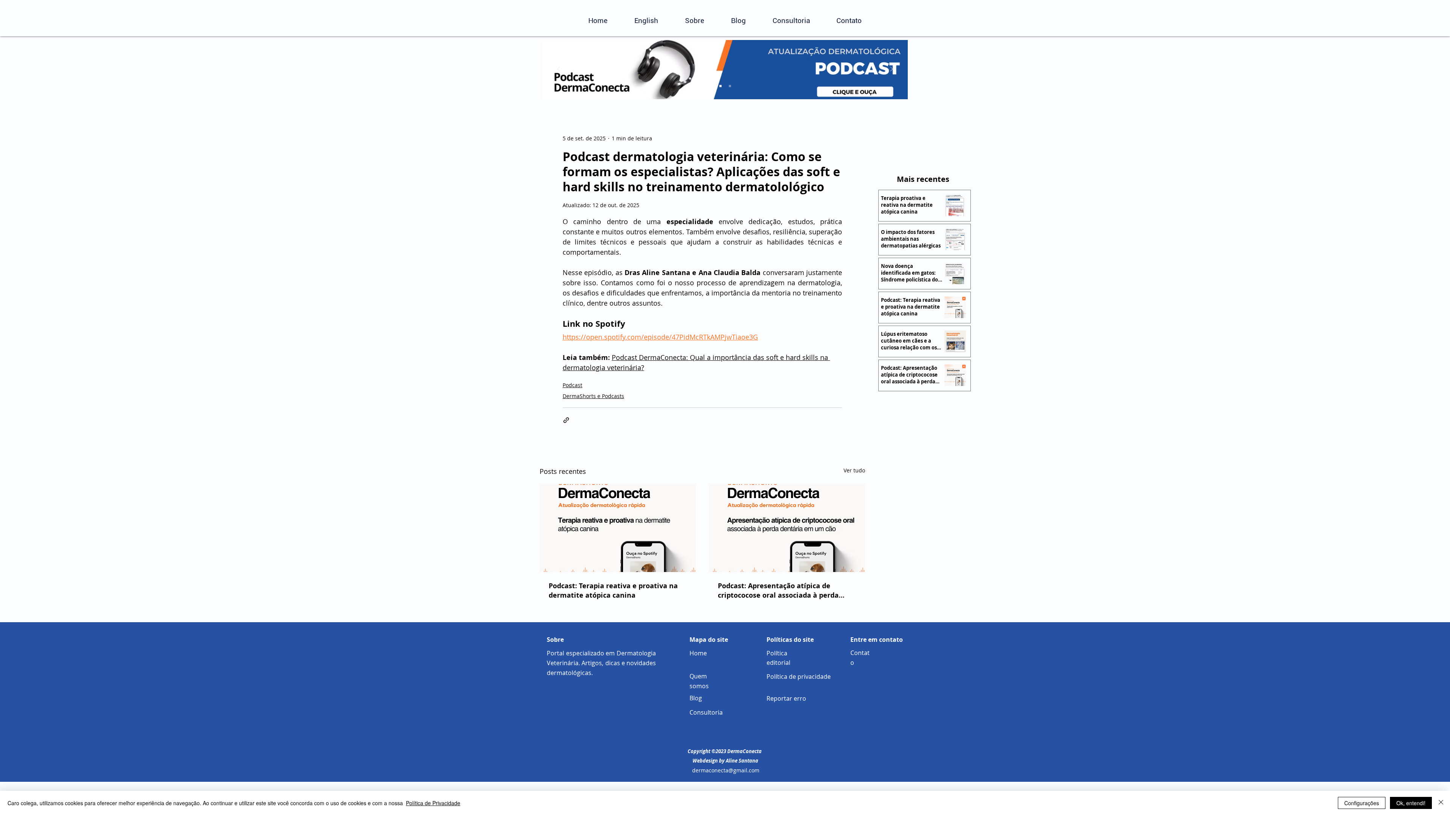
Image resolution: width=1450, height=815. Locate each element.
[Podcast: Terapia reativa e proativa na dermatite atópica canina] (618, 528)
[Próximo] (891, 70)
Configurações (1361, 803)
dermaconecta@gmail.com (725, 770)
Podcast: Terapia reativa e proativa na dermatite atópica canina (613, 590)
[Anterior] (558, 70)
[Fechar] (1440, 803)
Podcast (572, 385)
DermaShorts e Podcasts (593, 396)
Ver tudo (854, 470)
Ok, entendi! (1410, 803)
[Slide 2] (720, 86)
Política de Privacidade (433, 803)
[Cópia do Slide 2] (730, 86)
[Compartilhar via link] (566, 420)
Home (698, 653)
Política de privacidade (799, 676)
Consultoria (706, 712)
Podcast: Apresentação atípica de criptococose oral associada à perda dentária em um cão (778, 590)
